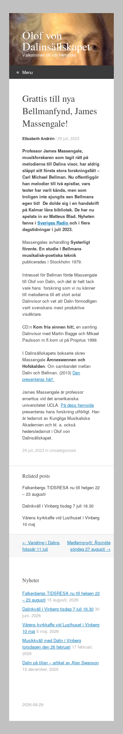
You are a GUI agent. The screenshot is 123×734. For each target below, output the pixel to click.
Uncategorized (63, 450)
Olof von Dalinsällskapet (56, 40)
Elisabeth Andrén (38, 138)
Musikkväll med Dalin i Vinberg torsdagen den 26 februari (51, 643)
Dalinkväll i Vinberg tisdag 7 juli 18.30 (57, 506)
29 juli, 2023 (68, 138)
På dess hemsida (77, 405)
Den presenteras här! (51, 375)
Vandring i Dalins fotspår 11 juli (41, 545)
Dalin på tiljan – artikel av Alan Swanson (60, 662)
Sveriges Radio (53, 223)
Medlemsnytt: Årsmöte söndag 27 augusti (89, 545)
